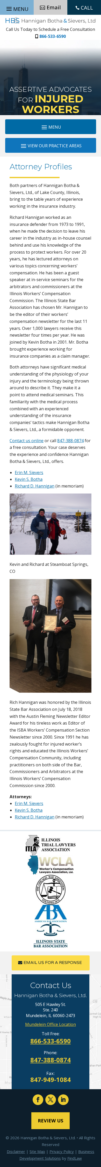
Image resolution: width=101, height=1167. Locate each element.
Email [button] (54, 7)
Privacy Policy (61, 1151)
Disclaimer (16, 1151)
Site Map (37, 1151)
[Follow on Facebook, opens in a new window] (38, 1099)
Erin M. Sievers (29, 472)
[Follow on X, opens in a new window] (50, 1099)
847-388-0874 (70, 440)
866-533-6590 (52, 36)
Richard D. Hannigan (34, 486)
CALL (87, 7)
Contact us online (27, 440)
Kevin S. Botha (28, 479)
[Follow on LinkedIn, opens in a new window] (63, 1099)
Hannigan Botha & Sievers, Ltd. (48, 1137)
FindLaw (74, 1158)
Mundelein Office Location (50, 1024)
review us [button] (50, 1120)
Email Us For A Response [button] (53, 962)
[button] (50, 127)
